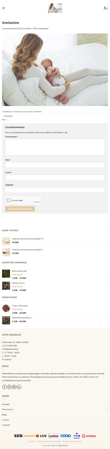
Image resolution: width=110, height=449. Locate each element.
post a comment (35, 111)
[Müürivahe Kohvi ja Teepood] (55, 8)
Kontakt (6, 404)
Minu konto (7, 409)
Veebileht (9, 185)
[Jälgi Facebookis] (4, 387)
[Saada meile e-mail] (14, 387)
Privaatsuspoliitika (72, 441)
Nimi (8, 160)
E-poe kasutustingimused (49, 441)
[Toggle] (106, 409)
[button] (3, 8)
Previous (7, 116)
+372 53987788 (9, 345)
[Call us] (19, 387)
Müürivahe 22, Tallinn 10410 (15, 342)
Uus (5, 119)
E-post (8, 172)
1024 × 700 (31, 28)
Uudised (6, 425)
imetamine (43, 28)
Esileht (32, 441)
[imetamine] (55, 69)
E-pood (5, 419)
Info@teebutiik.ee (10, 349)
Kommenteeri (11, 136)
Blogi (4, 414)
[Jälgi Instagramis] (9, 387)
